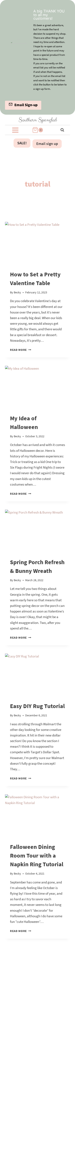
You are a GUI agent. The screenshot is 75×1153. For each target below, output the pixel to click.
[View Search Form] (59, 130)
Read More (20, 350)
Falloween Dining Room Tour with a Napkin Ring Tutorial (36, 855)
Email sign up (47, 143)
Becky (17, 292)
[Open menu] (15, 130)
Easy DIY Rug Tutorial (37, 706)
